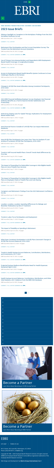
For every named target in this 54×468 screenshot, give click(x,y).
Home (2, 25)
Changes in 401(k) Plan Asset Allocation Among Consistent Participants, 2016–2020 (25, 87)
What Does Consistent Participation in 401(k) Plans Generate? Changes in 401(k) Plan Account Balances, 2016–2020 (26, 240)
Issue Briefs (28, 25)
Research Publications (18, 25)
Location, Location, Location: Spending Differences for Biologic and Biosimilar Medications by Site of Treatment (24, 205)
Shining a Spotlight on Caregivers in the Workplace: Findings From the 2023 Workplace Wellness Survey (26, 35)
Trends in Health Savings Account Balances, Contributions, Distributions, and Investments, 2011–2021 (25, 253)
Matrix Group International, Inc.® (31, 461)
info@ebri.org (19, 450)
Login (25, 2)
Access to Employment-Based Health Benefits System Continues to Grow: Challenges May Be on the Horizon (26, 74)
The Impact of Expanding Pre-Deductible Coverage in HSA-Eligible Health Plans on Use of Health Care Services (26, 166)
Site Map (3, 444)
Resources (8, 25)
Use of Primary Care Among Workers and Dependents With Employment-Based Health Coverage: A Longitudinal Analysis (26, 61)
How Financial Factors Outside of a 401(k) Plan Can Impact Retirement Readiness (25, 127)
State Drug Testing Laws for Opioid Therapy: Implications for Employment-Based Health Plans (26, 114)
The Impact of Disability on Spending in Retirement (18, 228)
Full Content (11, 41)
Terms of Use (14, 444)
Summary (3, 41)
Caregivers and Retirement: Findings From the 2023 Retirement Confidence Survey (27, 192)
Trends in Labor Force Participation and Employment (19, 217)
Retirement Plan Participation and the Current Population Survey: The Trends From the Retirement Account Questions (25, 48)
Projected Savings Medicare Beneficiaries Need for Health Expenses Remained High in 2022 (24, 266)
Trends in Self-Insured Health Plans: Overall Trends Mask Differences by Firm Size (26, 153)
